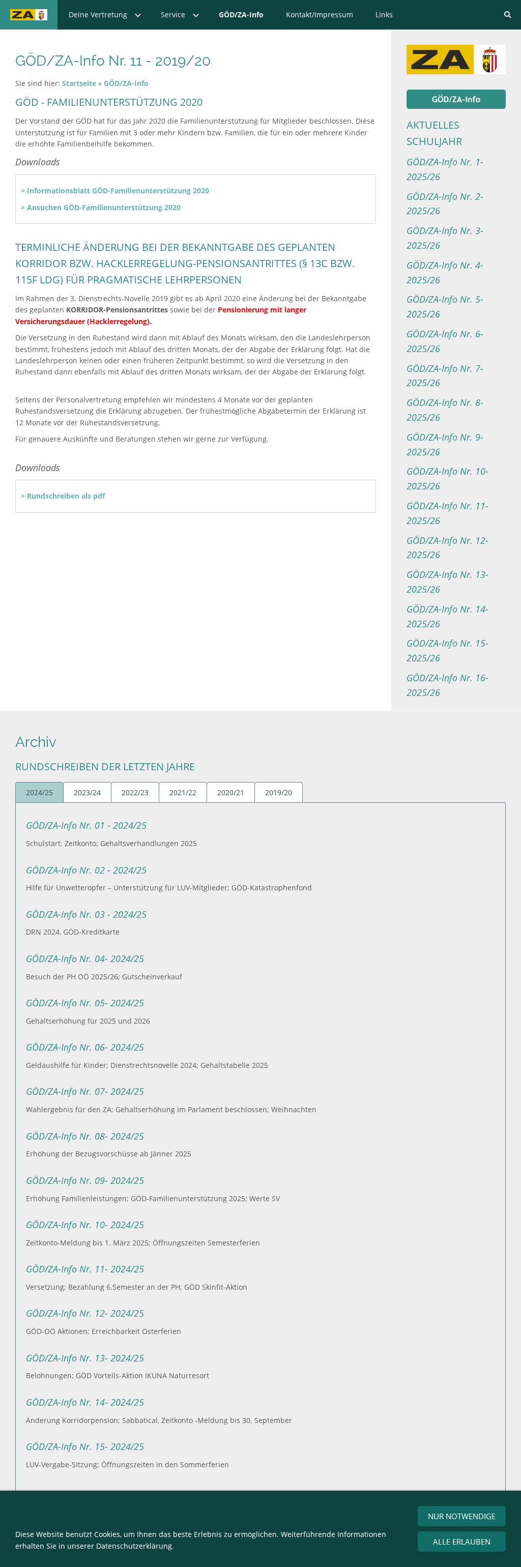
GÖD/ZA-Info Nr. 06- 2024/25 (85, 1047)
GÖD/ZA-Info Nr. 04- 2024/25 (85, 958)
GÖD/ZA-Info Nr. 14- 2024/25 (85, 1402)
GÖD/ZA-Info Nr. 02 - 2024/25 (86, 870)
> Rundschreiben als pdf (63, 496)
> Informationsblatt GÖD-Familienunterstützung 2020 (115, 190)
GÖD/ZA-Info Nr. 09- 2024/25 (85, 1180)
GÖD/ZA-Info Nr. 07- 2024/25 (85, 1091)
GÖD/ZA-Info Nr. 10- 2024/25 (85, 1224)
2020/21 (230, 792)
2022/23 (135, 792)
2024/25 (39, 792)
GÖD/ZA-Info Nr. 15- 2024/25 (85, 1446)
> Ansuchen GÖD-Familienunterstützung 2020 (101, 207)
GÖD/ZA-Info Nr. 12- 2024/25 (85, 1313)
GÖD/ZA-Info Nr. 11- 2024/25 (85, 1269)
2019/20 (278, 792)
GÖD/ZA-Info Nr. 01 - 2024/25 (86, 825)
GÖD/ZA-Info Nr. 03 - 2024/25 (86, 914)
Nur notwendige (462, 1516)
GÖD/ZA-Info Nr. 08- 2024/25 (85, 1136)
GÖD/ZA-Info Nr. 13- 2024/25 (85, 1358)
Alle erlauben (461, 1541)
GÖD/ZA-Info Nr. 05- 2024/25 (85, 1003)
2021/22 (182, 792)
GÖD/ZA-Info (126, 83)
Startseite (79, 83)
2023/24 (87, 792)
